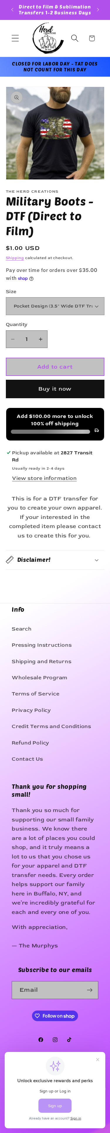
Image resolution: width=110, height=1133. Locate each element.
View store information (44, 478)
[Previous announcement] (12, 9)
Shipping (15, 257)
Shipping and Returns (42, 661)
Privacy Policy (31, 710)
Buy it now (55, 388)
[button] (15, 38)
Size (11, 291)
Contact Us (27, 759)
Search (22, 629)
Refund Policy (30, 742)
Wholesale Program (39, 677)
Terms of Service (35, 693)
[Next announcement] (98, 9)
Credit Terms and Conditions (51, 726)
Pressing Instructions (42, 645)
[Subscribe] (89, 990)
